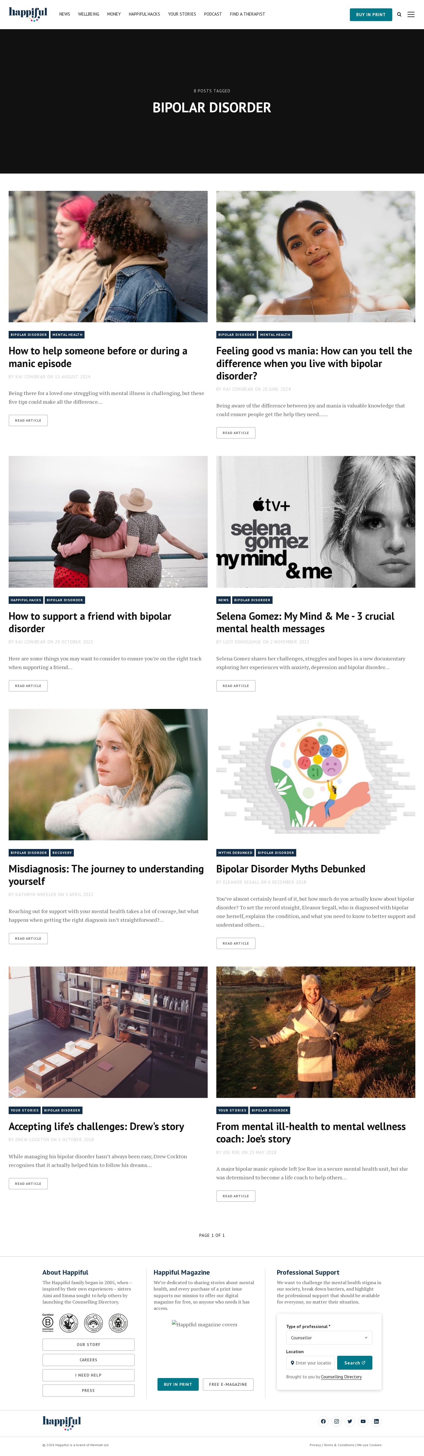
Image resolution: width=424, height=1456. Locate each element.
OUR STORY (88, 1344)
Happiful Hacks (144, 14)
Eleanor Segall (241, 882)
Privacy (315, 1445)
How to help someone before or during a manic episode (98, 357)
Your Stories (182, 14)
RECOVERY (62, 852)
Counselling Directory (341, 1376)
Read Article (28, 420)
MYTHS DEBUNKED (235, 852)
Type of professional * (308, 1326)
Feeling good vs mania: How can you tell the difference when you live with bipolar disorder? (314, 363)
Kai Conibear (31, 376)
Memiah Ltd (99, 1445)
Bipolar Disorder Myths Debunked (290, 868)
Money (114, 14)
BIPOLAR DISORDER (29, 334)
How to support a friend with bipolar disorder (90, 622)
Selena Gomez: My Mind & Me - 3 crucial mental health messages (305, 622)
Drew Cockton (32, 1139)
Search (353, 1363)
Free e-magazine (228, 1384)
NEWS (223, 600)
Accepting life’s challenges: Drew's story (96, 1126)
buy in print (371, 14)
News (64, 14)
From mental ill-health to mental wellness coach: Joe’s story (311, 1132)
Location (295, 1351)
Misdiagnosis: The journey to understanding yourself (106, 875)
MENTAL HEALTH (67, 334)
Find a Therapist (247, 14)
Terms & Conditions (339, 1445)
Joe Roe (231, 1152)
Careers (88, 1359)
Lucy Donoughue (242, 642)
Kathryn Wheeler (36, 894)
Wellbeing (88, 14)
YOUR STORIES (25, 1110)
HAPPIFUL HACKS (26, 600)
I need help (88, 1375)
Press (88, 1390)
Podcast (213, 14)
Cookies (375, 1445)
